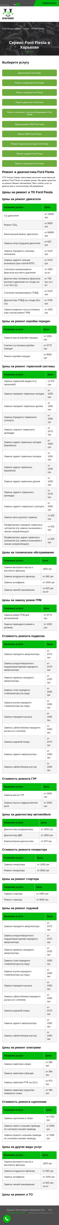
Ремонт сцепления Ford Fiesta (29, 163)
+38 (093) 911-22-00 (15, 1213)
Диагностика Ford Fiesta (29, 73)
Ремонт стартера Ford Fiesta (29, 92)
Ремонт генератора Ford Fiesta (29, 83)
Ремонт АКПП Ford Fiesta (29, 134)
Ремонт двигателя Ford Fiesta (30, 102)
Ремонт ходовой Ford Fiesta (29, 153)
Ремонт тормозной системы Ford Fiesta (29, 144)
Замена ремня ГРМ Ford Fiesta (29, 124)
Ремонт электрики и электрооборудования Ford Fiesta (29, 113)
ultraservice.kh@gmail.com (40, 1213)
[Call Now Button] (7, 1219)
